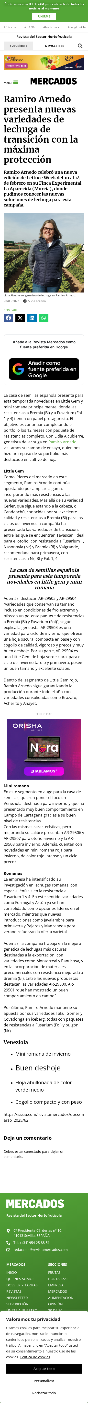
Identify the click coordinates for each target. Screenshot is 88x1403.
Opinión (55, 1304)
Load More (44, 1181)
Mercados (57, 1291)
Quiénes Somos (20, 1278)
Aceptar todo (44, 1368)
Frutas (54, 1272)
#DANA (29, 27)
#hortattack (51, 27)
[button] (80, 46)
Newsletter (17, 1297)
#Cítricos (10, 27)
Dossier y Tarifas (22, 1285)
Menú (7, 83)
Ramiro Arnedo (62, 442)
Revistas (14, 1291)
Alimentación (61, 1297)
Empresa (56, 1285)
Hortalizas (58, 1278)
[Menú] (15, 82)
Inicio (11, 1272)
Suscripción (17, 1304)
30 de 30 (55, 1310)
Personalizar (44, 1380)
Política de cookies (35, 1357)
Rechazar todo (44, 1393)
